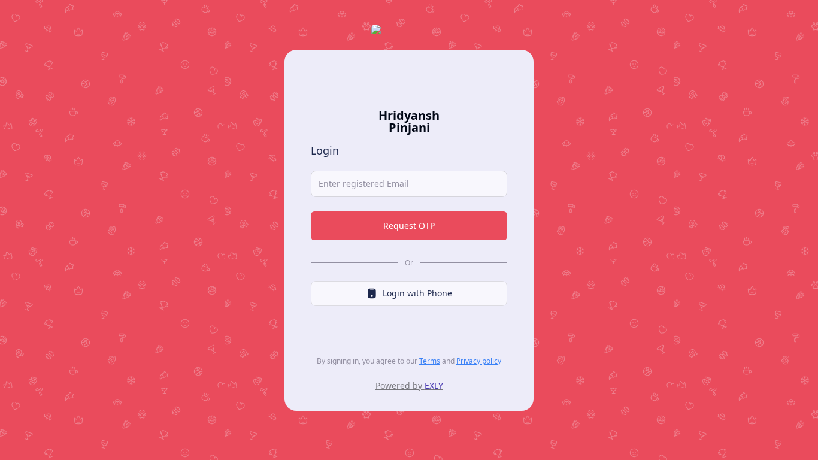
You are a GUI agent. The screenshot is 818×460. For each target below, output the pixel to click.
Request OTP (409, 225)
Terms (429, 361)
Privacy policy (478, 361)
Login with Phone (417, 293)
